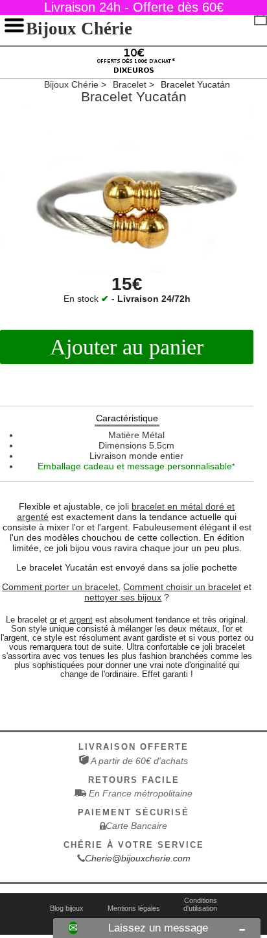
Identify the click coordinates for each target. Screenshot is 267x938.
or (53, 619)
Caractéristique (127, 418)
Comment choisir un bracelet (182, 587)
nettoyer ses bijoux (122, 597)
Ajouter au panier (126, 347)
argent (81, 619)
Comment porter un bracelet (60, 587)
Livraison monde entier (136, 455)
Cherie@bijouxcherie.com (138, 858)
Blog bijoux (67, 908)
